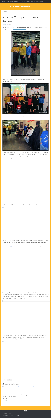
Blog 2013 (4, 11)
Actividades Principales (25, 1)
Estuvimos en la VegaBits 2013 (40, 395)
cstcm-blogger (9, 379)
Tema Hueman (16, 415)
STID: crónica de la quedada (24, 395)
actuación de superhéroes (8, 244)
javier (5, 24)
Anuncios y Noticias (14, 1)
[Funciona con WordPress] (7, 415)
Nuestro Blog (39, 1)
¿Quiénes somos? (5, 1)
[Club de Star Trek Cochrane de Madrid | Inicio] (16, 6)
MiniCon (33, 1)
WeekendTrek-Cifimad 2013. (19, 29)
